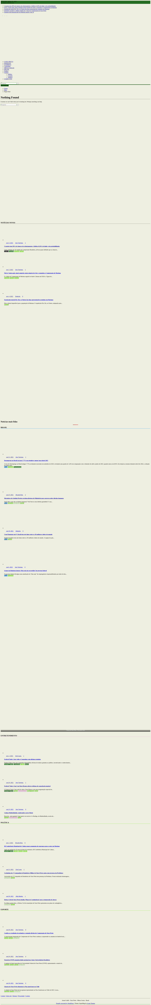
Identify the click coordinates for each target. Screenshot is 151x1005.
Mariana (16, 278)
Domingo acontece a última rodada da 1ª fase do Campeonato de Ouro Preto (25, 10)
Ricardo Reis (19, 495)
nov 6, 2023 (9, 243)
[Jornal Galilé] (1, 58)
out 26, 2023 (10, 782)
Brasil (5, 467)
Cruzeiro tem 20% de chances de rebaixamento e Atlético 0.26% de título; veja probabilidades (30, 6)
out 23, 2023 (10, 809)
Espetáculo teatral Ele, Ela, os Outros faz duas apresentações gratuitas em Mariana (26, 9)
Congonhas (7, 66)
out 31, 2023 (10, 457)
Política (6, 71)
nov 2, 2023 (9, 756)
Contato (3, 996)
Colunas (6, 818)
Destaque (16, 251)
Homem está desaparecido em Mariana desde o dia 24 (19, 12)
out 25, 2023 (10, 495)
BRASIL (6, 69)
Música (27, 764)
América (10, 77)
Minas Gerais (30, 791)
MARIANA (7, 63)
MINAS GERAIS (9, 68)
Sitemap (14, 996)
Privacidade (21, 996)
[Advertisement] (75, 45)
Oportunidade (17, 467)
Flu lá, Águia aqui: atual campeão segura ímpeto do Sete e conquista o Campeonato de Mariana (30, 7)
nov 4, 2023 (9, 296)
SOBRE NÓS (8, 79)
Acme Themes (91, 1003)
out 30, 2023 (10, 896)
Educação (10, 503)
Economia (10, 467)
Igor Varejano (19, 243)
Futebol (6, 72)
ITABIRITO (7, 65)
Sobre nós (9, 996)
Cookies (27, 996)
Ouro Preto (17, 503)
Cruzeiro (10, 76)
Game (19, 818)
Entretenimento (22, 791)
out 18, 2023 (10, 531)
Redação (18, 296)
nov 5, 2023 (9, 269)
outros (36, 791)
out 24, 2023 (10, 956)
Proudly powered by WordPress (65, 1003)
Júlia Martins (19, 896)
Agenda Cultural (8, 764)
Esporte (10, 539)
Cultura (22, 764)
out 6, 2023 (9, 567)
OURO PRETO (8, 61)
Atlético (10, 74)
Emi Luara (18, 756)
